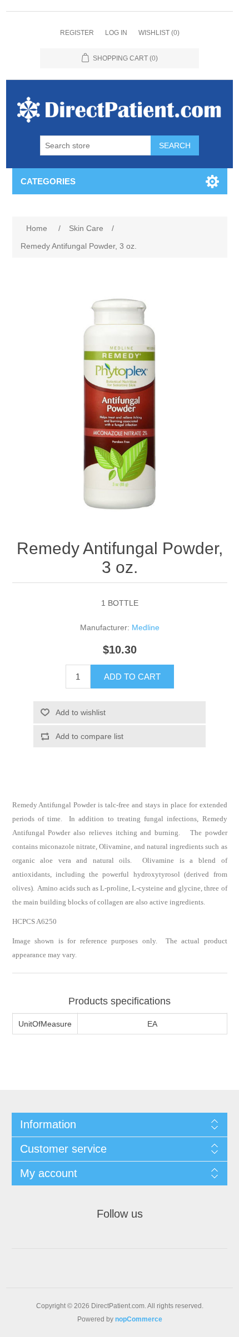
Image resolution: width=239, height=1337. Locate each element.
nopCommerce (138, 1319)
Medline (146, 627)
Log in (116, 33)
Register (77, 33)
